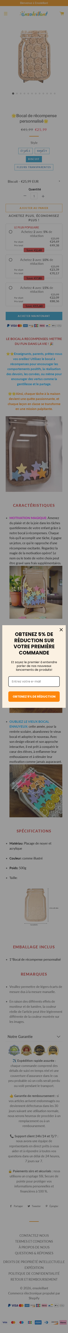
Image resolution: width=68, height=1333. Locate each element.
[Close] (61, 629)
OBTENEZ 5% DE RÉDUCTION (34, 696)
